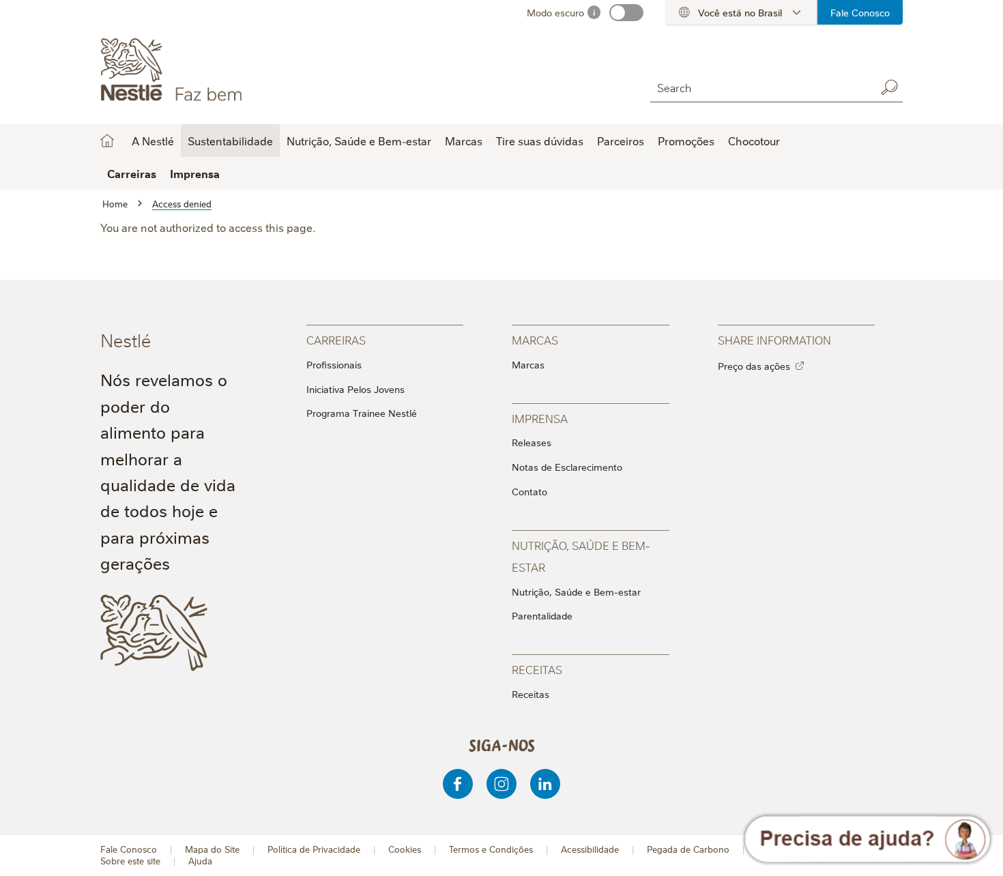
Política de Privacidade (313, 849)
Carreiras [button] (131, 173)
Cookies (404, 849)
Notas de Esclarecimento (567, 467)
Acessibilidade (590, 849)
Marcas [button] (463, 140)
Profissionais (334, 364)
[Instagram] (501, 784)
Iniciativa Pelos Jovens (355, 389)
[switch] (626, 12)
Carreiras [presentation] (336, 339)
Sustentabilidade (230, 140)
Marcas (528, 364)
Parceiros (620, 140)
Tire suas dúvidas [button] (539, 140)
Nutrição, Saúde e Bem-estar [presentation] (581, 555)
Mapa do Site (212, 849)
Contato (529, 491)
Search (889, 87)
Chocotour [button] (754, 140)
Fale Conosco (860, 12)
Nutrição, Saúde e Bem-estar (576, 591)
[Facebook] (458, 784)
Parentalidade (542, 615)
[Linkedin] (545, 784)
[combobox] (759, 87)
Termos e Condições (491, 849)
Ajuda (200, 860)
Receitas (530, 694)
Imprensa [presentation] (540, 418)
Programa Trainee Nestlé (361, 413)
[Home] (224, 70)
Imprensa (195, 173)
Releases (531, 442)
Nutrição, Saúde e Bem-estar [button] (359, 140)
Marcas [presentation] (535, 339)
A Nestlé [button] (153, 140)
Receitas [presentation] (537, 669)
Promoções (686, 140)
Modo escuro (555, 12)
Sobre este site (130, 860)
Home (107, 140)
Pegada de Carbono (688, 849)
